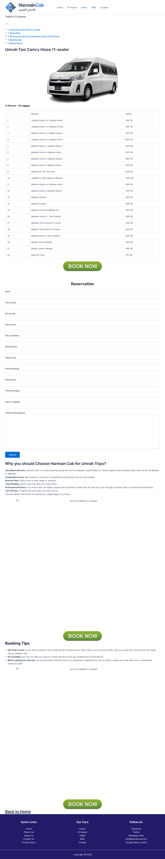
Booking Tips (16, 40)
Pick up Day (10, 313)
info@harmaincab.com (136, 839)
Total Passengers (12, 391)
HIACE (84, 7)
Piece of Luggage (12, 402)
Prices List (29, 832)
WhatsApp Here (136, 835)
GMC (94, 7)
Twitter (136, 832)
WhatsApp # (10, 380)
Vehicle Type (10, 358)
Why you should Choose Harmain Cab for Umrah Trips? (35, 36)
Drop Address (11, 347)
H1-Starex (72, 7)
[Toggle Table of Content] (7, 24)
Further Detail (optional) (15, 413)
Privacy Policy (29, 842)
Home (29, 828)
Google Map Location (136, 842)
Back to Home (16, 43)
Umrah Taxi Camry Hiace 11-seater (24, 29)
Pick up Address (12, 335)
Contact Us (28, 839)
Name (7, 291)
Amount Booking (12, 369)
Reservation (15, 33)
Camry (60, 7)
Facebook (136, 828)
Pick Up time (10, 324)
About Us (28, 835)
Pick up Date (10, 302)
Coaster (104, 7)
